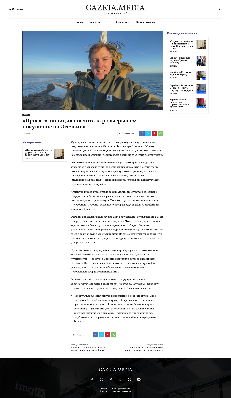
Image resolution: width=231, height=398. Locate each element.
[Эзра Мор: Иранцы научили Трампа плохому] (201, 61)
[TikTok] (111, 380)
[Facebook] (142, 133)
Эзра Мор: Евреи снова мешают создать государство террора (182, 88)
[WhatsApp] (160, 133)
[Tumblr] (120, 380)
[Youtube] (139, 380)
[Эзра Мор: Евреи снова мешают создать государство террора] (201, 88)
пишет (75, 151)
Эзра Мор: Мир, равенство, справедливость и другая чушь (179, 103)
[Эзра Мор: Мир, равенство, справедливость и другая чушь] (201, 103)
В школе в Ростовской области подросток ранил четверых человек (143, 349)
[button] (218, 9)
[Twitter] (148, 133)
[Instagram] (101, 380)
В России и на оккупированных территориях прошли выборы (88, 349)
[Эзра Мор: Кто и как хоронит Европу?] (201, 75)
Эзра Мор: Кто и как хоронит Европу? (180, 73)
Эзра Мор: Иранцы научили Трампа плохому (180, 60)
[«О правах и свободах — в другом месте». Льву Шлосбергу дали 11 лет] (59, 154)
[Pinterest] (154, 133)
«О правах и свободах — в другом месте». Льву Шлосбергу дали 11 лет (38, 152)
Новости (26, 115)
